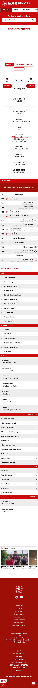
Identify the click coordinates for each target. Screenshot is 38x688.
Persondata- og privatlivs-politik (19, 676)
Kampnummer (19, 112)
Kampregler (19, 69)
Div (19, 129)
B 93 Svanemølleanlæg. (19, 137)
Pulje (19, 127)
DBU (19, 651)
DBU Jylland (19, 659)
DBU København (19, 662)
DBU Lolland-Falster (19, 665)
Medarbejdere (19, 614)
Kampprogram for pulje (24, 65)
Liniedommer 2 (19, 170)
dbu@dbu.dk (20, 642)
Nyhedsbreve (19, 606)
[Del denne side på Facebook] (2, 681)
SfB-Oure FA (31, 81)
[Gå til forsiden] (15, 3)
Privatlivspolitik (19, 620)
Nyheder (19, 608)
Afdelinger (19, 611)
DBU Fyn (19, 657)
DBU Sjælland (19, 668)
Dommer (19, 154)
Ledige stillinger (19, 617)
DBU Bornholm (19, 654)
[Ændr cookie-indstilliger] (3, 685)
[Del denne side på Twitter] (5, 681)
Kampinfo (9, 65)
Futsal (19, 671)
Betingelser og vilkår (19, 625)
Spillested (19, 135)
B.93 (7, 81)
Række (19, 119)
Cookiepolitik (19, 622)
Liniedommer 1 (19, 162)
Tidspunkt (19, 147)
